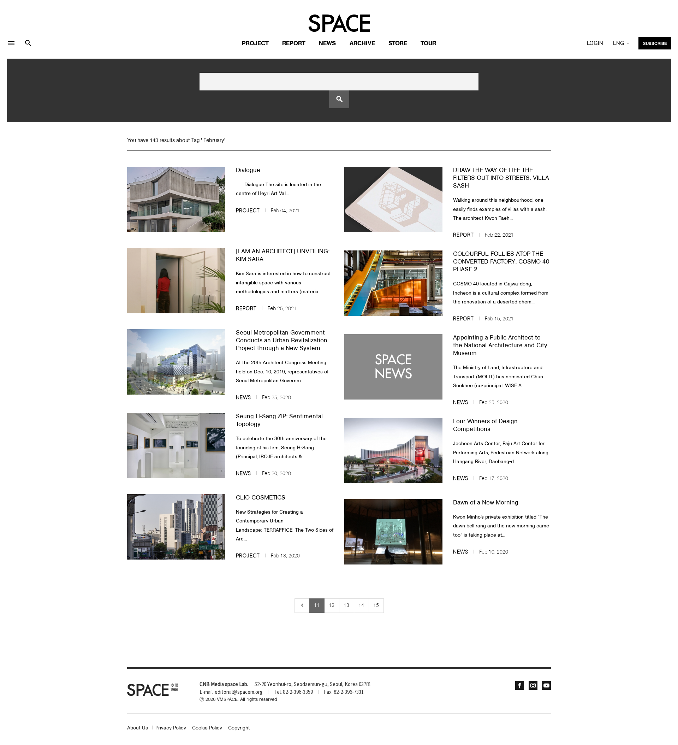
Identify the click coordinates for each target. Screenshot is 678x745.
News (327, 43)
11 (317, 605)
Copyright (239, 728)
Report (293, 43)
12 (331, 605)
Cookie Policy (207, 728)
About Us (137, 728)
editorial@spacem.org (239, 692)
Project (255, 43)
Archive (362, 43)
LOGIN (595, 43)
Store (397, 43)
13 (346, 605)
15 (376, 605)
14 (361, 605)
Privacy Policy (170, 728)
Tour (428, 43)
